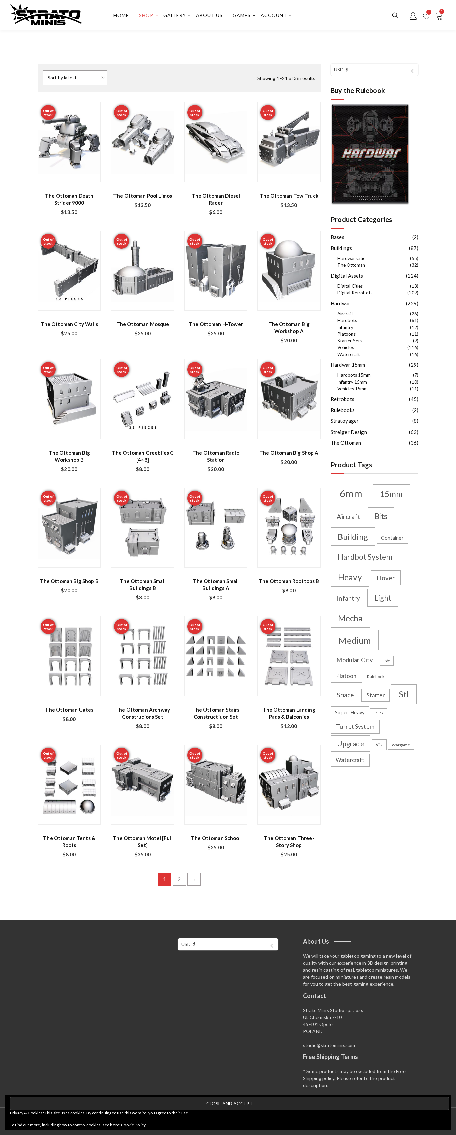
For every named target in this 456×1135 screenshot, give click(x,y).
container (392, 538)
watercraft (350, 760)
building (353, 536)
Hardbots (347, 320)
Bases (338, 237)
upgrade (350, 744)
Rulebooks (343, 410)
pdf (387, 660)
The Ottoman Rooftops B (289, 581)
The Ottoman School (216, 838)
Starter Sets (349, 340)
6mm (350, 493)
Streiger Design (349, 432)
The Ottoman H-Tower (216, 324)
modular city (354, 660)
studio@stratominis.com (329, 1045)
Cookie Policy (133, 1124)
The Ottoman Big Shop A (288, 453)
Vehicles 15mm (352, 388)
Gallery (174, 15)
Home (121, 15)
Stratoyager (345, 421)
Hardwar (341, 303)
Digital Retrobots (355, 292)
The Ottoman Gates (69, 709)
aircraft (348, 516)
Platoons (346, 334)
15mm (391, 494)
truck (379, 713)
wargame (401, 744)
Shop (146, 15)
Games (242, 15)
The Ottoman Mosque (142, 324)
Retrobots (342, 399)
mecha (350, 618)
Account (274, 15)
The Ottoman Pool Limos (142, 196)
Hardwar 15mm (348, 365)
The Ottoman (351, 265)
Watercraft (348, 354)
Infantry (345, 327)
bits (381, 516)
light (382, 597)
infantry (348, 598)
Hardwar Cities (352, 258)
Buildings (341, 248)
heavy (350, 577)
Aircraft (345, 313)
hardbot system (364, 556)
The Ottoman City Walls (69, 324)
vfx (379, 744)
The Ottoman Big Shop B (69, 581)
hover (386, 578)
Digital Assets (347, 276)
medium (354, 640)
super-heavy (349, 712)
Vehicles (345, 347)
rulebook (375, 676)
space (345, 695)
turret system (355, 726)
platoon (346, 675)
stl (404, 694)
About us (209, 15)
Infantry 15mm (352, 382)
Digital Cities (350, 286)
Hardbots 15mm (354, 375)
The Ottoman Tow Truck (289, 196)
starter (376, 695)
